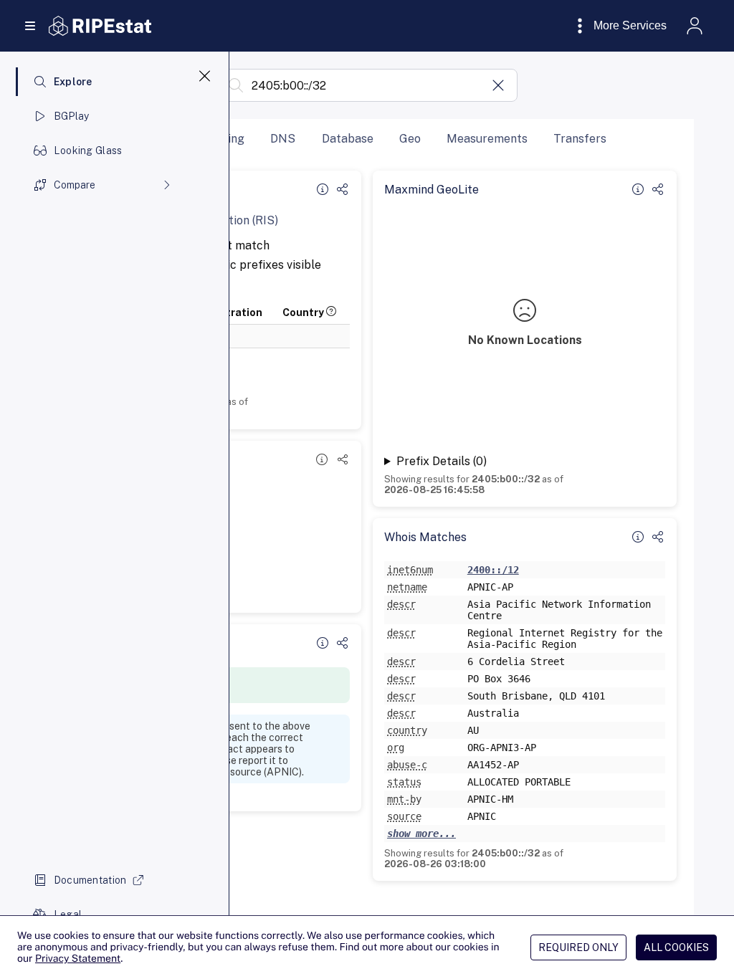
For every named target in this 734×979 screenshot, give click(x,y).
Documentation (90, 880)
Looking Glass (88, 150)
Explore (73, 81)
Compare (74, 185)
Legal (68, 914)
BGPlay (72, 116)
